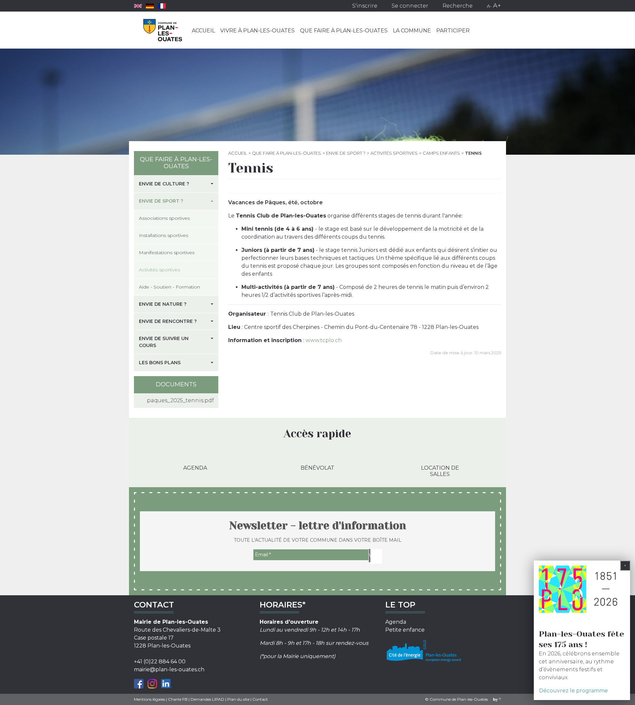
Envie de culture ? (164, 184)
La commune (412, 30)
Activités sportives (394, 153)
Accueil (203, 30)
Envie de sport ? (345, 153)
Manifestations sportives (166, 252)
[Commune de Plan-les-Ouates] (163, 30)
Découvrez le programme (573, 690)
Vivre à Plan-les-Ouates (257, 30)
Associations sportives (164, 218)
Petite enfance (405, 630)
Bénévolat (317, 468)
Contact (260, 699)
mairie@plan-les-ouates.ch (169, 669)
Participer (453, 30)
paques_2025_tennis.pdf (180, 400)
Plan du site (238, 699)
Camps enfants (441, 153)
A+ (497, 5)
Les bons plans (160, 363)
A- (489, 6)
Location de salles (440, 471)
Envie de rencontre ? (168, 321)
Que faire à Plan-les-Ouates (344, 30)
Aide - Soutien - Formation (169, 287)
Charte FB (178, 699)
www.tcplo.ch (324, 340)
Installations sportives (163, 235)
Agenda (195, 468)
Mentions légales (149, 699)
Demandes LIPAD (207, 699)
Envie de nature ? (163, 304)
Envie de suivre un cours (164, 341)
